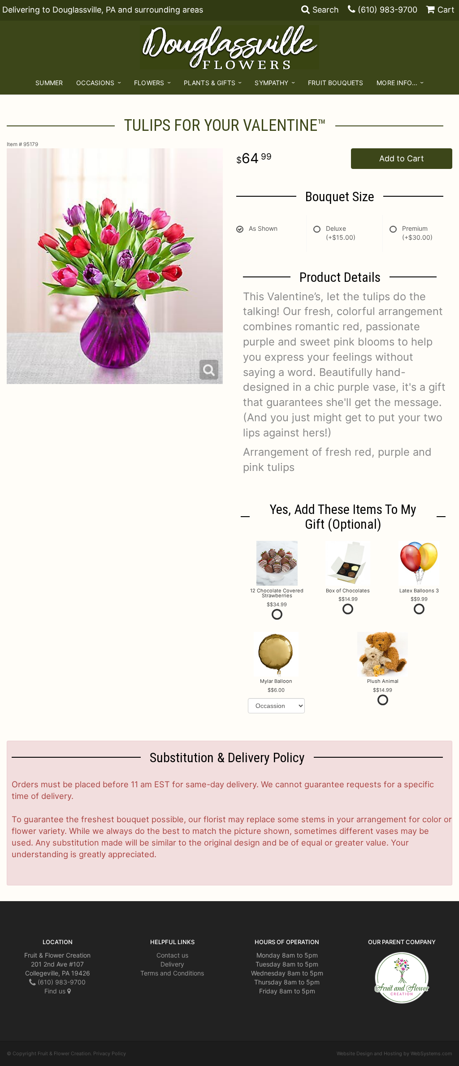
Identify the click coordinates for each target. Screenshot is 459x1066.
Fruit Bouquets (335, 82)
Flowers (149, 82)
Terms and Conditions (172, 973)
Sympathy (271, 82)
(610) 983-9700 (387, 9)
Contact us (172, 955)
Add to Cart (401, 158)
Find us (55, 991)
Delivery (172, 964)
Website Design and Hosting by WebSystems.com (394, 1053)
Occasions (95, 82)
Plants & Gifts (209, 82)
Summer (49, 82)
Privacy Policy (109, 1053)
